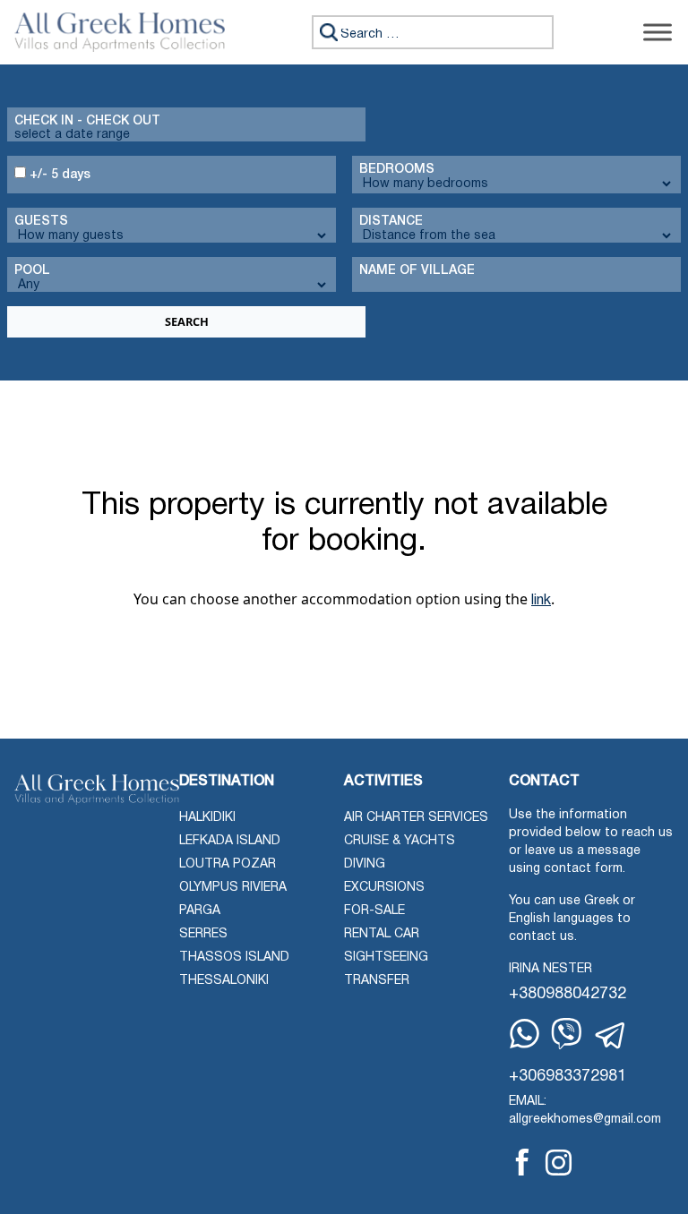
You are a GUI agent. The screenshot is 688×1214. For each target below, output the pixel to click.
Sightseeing (386, 957)
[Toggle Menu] (657, 31)
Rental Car (381, 934)
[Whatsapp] (524, 1033)
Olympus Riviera (233, 887)
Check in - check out (87, 121)
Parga (199, 911)
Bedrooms (396, 169)
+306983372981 (567, 1076)
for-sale (374, 911)
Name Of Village (417, 271)
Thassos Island (234, 957)
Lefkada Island (229, 841)
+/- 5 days (58, 175)
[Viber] (566, 1033)
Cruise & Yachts (399, 841)
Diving (364, 864)
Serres (203, 934)
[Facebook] (522, 1162)
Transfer (376, 981)
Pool (32, 271)
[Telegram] (611, 1036)
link (541, 600)
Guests (41, 221)
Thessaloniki (224, 981)
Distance (391, 221)
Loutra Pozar (227, 864)
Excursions (384, 887)
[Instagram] (558, 1162)
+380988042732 (567, 994)
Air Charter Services (416, 818)
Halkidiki (207, 818)
